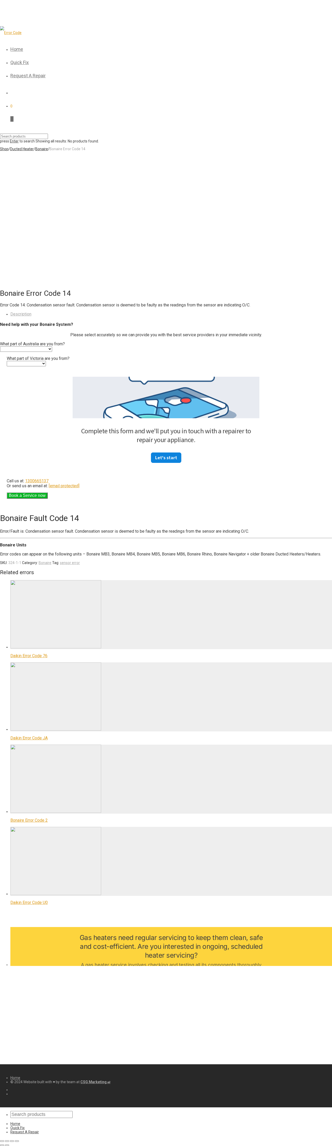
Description (20, 314)
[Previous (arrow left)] (2, 1145)
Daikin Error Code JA (29, 738)
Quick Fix (19, 62)
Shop (4, 149)
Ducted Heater (22, 149)
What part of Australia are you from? (32, 343)
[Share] (7, 1141)
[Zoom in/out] (17, 1141)
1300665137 (37, 480)
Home (16, 49)
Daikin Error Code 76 (28, 655)
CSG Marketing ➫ (95, 1082)
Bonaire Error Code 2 (29, 820)
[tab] (171, 314)
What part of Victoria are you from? (38, 358)
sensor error (70, 563)
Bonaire (41, 149)
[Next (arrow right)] (7, 1145)
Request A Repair (28, 75)
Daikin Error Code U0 (29, 902)
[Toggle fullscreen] (12, 1141)
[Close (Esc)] (2, 1141)
